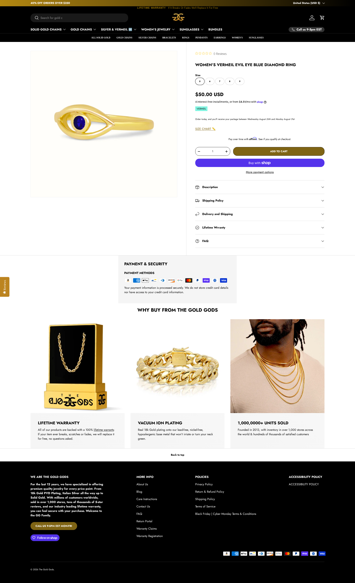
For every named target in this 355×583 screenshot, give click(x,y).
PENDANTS (201, 37)
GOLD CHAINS (81, 29)
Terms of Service (205, 506)
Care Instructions (146, 499)
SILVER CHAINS (147, 37)
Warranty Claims (146, 528)
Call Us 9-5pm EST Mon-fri (54, 526)
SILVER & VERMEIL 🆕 (116, 29)
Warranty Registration (149, 536)
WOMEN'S (237, 37)
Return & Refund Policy (209, 492)
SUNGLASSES (189, 29)
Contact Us (143, 506)
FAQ (139, 514)
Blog (139, 492)
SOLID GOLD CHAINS (46, 29)
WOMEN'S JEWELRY (155, 29)
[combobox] (79, 17)
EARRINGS (220, 37)
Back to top (177, 455)
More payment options (260, 172)
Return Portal (144, 521)
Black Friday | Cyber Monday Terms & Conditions (225, 514)
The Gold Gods (46, 569)
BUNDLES (215, 29)
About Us (142, 484)
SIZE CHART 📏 (205, 129)
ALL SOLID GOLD (100, 37)
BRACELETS (169, 37)
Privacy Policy (204, 484)
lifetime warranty (104, 430)
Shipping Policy (205, 499)
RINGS (185, 37)
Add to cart (279, 151)
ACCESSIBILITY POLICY (304, 484)
